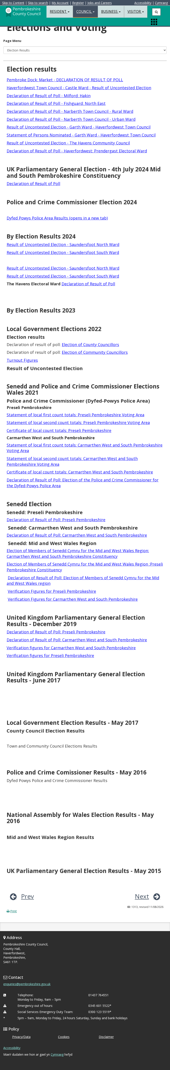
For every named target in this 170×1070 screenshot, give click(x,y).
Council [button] (84, 11)
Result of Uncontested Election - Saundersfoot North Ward (63, 244)
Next (142, 896)
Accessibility (142, 3)
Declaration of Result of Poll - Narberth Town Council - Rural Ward (70, 111)
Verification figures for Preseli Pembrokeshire (50, 655)
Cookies (64, 1037)
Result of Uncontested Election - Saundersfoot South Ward (63, 252)
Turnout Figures (22, 360)
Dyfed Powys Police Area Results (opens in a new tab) (57, 218)
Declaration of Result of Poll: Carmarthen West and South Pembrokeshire (77, 535)
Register (78, 3)
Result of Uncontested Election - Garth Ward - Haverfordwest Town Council (79, 127)
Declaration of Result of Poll (33, 183)
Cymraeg (161, 3)
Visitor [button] (135, 11)
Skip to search (38, 3)
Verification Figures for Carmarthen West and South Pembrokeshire (73, 599)
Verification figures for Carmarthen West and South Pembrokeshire (71, 647)
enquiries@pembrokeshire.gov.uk (26, 984)
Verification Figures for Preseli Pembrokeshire (52, 591)
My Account (60, 3)
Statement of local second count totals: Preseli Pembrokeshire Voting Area (78, 422)
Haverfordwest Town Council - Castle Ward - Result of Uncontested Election (79, 87)
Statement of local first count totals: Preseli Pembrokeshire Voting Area (75, 414)
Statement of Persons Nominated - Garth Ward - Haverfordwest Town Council (81, 135)
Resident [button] (58, 11)
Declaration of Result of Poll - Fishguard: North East (56, 103)
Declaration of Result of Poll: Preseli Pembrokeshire (56, 519)
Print (13, 911)
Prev (27, 896)
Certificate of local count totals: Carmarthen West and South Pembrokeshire (80, 472)
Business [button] (109, 11)
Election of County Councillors (90, 344)
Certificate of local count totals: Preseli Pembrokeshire (59, 430)
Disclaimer (106, 1037)
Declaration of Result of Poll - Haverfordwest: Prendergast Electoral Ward (77, 150)
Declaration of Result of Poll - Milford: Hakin (49, 95)
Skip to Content (13, 3)
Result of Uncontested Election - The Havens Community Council (68, 143)
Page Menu (12, 41)
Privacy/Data (21, 1037)
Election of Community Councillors (95, 352)
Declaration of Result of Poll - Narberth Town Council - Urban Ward (71, 119)
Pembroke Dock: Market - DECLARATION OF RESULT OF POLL (65, 79)
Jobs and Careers (99, 3)
